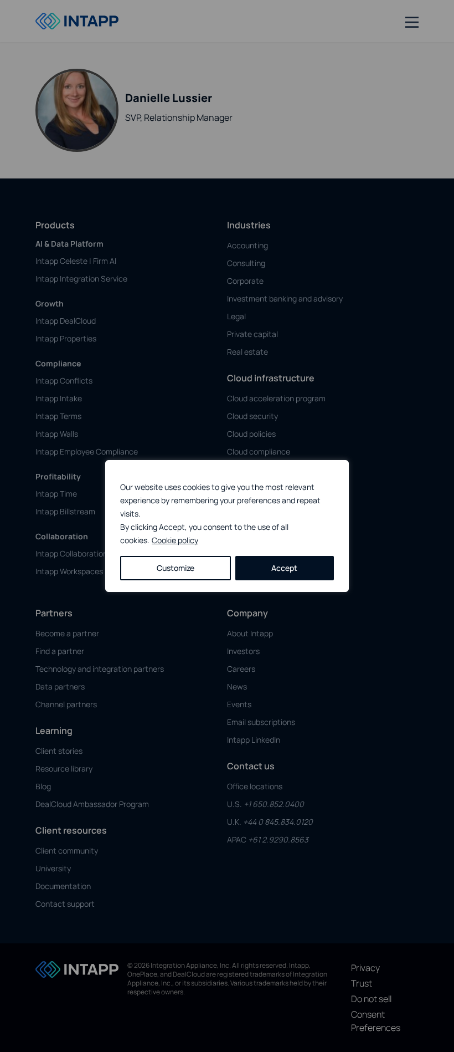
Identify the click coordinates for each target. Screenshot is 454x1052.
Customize (175, 568)
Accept (284, 568)
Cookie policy (175, 540)
